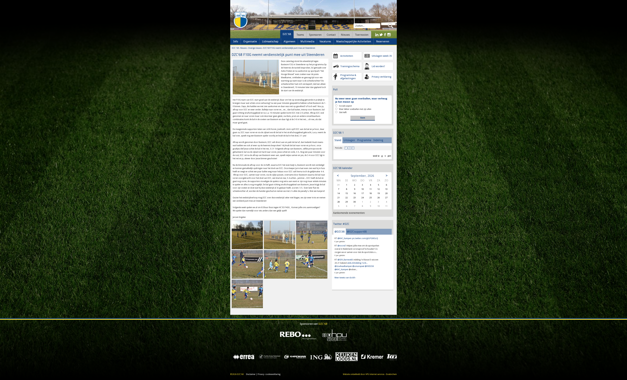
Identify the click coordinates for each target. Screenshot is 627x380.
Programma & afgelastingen (348, 77)
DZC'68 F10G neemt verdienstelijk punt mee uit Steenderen (289, 48)
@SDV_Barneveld (345, 260)
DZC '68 (235, 48)
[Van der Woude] (260, 356)
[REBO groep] (298, 335)
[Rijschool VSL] (311, 356)
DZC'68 (287, 34)
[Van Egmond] (286, 356)
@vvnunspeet (358, 266)
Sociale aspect (345, 106)
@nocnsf (342, 246)
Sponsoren (315, 34)
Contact (331, 34)
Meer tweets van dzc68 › (345, 278)
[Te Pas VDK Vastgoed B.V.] (234, 356)
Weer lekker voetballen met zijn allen (355, 109)
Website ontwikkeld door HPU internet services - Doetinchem (370, 374)
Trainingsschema (349, 66)
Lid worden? (378, 66)
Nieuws (243, 48)
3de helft (343, 112)
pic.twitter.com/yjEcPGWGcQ (365, 238)
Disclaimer (251, 374)
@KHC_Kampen (344, 238)
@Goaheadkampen (343, 266)
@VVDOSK (369, 266)
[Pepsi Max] (337, 356)
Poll (335, 89)
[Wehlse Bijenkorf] (388, 356)
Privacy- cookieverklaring (269, 374)
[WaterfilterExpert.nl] (363, 356)
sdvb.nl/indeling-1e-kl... (357, 263)
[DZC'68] (240, 20)
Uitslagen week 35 (382, 55)
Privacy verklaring (381, 76)
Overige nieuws (255, 48)
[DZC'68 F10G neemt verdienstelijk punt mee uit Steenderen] (256, 77)
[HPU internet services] (335, 335)
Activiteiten (346, 55)
